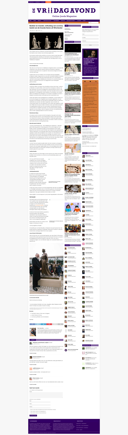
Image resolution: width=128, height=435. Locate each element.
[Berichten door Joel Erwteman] (83, 161)
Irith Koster (87, 315)
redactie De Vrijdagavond (73, 349)
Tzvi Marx (87, 214)
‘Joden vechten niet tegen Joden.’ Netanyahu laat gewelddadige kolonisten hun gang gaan (90, 104)
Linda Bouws (87, 155)
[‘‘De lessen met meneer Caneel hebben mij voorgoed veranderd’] (73, 87)
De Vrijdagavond (47, 424)
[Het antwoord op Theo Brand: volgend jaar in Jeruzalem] (73, 207)
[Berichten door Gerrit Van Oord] (83, 170)
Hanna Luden (88, 238)
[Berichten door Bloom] (66, 253)
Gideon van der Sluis (89, 188)
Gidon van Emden (88, 252)
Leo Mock (87, 192)
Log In (84, 20)
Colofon (79, 20)
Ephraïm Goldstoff (71, 261)
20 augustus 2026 (68, 56)
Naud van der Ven (88, 179)
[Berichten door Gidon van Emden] (83, 254)
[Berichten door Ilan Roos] (66, 336)
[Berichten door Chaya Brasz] (83, 283)
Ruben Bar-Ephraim (89, 340)
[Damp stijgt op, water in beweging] (73, 68)
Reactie (31, 391)
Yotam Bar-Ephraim (89, 301)
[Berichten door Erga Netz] (66, 317)
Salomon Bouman (71, 247)
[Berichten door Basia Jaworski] (83, 184)
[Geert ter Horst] (83, 353)
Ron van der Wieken (89, 206)
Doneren (48, 2)
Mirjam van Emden (88, 286)
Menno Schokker (88, 266)
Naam (30, 400)
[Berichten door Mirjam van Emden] (83, 288)
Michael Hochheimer (89, 197)
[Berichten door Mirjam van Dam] (83, 202)
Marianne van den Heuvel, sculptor (41, 342)
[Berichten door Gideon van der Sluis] (83, 189)
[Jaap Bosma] (83, 349)
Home (30, 20)
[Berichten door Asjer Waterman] (83, 307)
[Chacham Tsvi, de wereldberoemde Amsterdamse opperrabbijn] (73, 108)
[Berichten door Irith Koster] (83, 317)
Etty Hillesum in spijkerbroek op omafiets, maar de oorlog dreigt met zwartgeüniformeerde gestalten (90, 61)
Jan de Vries (87, 262)
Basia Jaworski (88, 184)
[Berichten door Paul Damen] (83, 273)
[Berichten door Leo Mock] (83, 194)
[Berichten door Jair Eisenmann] (66, 267)
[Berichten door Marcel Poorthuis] (83, 321)
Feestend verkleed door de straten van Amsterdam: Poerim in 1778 (72, 235)
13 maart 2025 (67, 237)
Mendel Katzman (88, 234)
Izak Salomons (88, 219)
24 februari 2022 (33, 30)
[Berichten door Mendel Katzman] (83, 235)
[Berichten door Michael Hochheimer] (83, 198)
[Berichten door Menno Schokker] (83, 267)
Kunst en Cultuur (47, 20)
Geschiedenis (56, 20)
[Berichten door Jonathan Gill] (83, 166)
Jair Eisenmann (71, 265)
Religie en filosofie (71, 20)
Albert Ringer (88, 310)
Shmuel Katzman (71, 325)
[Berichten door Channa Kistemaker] (66, 272)
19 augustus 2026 (68, 75)
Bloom (69, 252)
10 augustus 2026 (68, 95)
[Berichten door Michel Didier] (66, 346)
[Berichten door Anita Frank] (66, 298)
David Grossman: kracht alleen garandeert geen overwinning (91, 358)
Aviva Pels (38, 30)
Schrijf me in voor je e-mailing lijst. (35, 399)
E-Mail (31, 403)
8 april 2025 (67, 215)
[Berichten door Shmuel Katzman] (66, 326)
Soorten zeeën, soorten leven (72, 134)
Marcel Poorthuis (89, 320)
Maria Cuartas (71, 320)
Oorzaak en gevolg (87, 114)
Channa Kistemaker (71, 270)
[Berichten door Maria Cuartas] (66, 322)
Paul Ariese (87, 335)
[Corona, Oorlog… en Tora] (73, 188)
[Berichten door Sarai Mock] (83, 298)
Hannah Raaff (88, 329)
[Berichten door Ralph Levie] (66, 341)
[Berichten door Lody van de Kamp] (66, 257)
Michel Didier (70, 344)
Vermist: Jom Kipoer (69, 153)
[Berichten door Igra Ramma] (66, 332)
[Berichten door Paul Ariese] (83, 337)
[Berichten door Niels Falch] (83, 326)
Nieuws (39, 20)
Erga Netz (70, 316)
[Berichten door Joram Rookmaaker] (83, 244)
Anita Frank (70, 297)
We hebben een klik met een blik (89, 97)
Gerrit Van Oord (88, 169)
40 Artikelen (47, 328)
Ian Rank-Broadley (39, 205)
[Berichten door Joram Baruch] (83, 211)
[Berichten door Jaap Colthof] (66, 304)
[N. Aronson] (83, 364)
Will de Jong (87, 276)
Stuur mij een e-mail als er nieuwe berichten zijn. (38, 412)
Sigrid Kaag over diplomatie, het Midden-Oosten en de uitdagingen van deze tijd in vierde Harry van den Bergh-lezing (90, 88)
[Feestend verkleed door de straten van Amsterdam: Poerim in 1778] (73, 228)
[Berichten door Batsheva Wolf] (83, 249)
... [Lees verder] (74, 80)
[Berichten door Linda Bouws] (83, 157)
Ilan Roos (70, 335)
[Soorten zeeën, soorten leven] (73, 129)
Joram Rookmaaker (89, 243)
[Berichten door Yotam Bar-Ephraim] (83, 302)
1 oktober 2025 (67, 155)
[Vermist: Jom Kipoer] (73, 148)
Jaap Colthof (70, 301)
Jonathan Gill (88, 164)
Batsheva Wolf (88, 247)
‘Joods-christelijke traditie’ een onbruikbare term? (91, 353)
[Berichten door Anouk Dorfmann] (83, 176)
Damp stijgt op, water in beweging (89, 98)
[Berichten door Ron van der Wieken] (83, 207)
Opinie (34, 20)
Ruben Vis (70, 275)
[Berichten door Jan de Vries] (83, 263)
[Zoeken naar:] (94, 22)
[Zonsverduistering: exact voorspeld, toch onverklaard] (73, 48)
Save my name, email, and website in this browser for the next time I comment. (43, 409)
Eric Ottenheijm (88, 257)
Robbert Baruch (71, 307)
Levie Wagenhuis (88, 229)
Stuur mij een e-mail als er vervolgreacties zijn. (38, 411)
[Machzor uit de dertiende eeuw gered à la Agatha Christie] (73, 168)
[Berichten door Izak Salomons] (83, 220)
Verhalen (63, 20)
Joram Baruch (88, 210)
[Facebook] (99, 2)
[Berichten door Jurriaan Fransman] (83, 293)
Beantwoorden (33, 353)
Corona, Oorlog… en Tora (71, 193)
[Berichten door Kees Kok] (66, 294)
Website (31, 406)
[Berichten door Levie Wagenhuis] (83, 231)
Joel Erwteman (88, 160)
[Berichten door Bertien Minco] (83, 226)
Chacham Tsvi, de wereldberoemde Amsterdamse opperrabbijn (72, 115)
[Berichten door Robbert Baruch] (66, 308)
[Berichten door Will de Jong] (83, 277)
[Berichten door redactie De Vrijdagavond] (66, 350)
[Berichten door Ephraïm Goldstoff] (66, 262)
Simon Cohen (70, 286)
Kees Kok (69, 292)
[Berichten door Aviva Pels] (66, 283)
